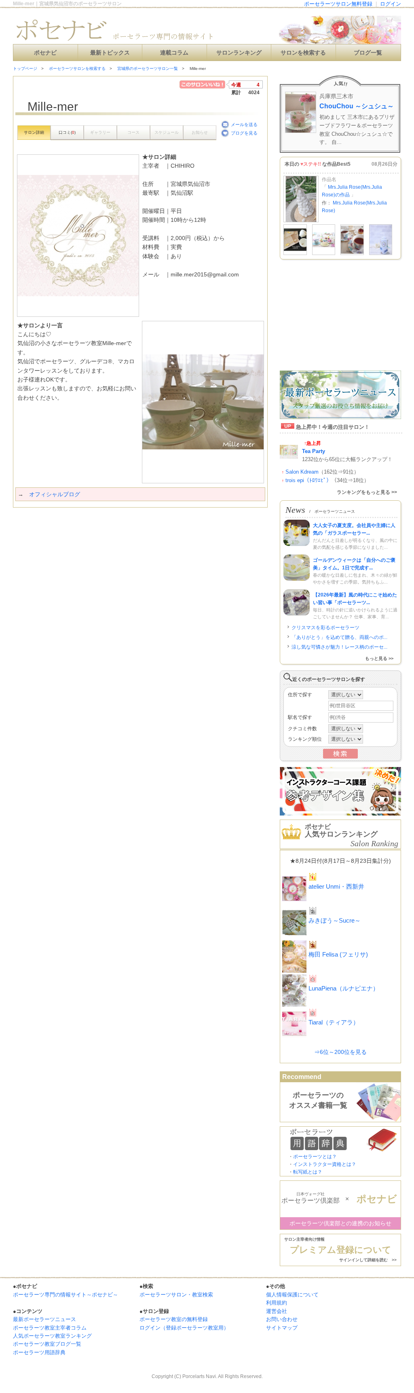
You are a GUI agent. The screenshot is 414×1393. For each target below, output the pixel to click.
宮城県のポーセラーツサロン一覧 (147, 68)
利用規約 (276, 1303)
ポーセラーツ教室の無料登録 (173, 1319)
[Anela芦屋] (295, 253)
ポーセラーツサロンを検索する (77, 68)
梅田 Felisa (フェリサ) (338, 954)
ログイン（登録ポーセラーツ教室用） (184, 1328)
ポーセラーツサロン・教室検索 (176, 1295)
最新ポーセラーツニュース (44, 1319)
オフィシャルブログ (54, 494)
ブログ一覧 (368, 53)
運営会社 (276, 1311)
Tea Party (313, 451)
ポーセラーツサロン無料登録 (338, 4)
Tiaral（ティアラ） (333, 1022)
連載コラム (174, 53)
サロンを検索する (303, 53)
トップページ (25, 68)
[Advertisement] (107, 524)
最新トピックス (110, 53)
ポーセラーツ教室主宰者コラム (50, 1328)
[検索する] (340, 757)
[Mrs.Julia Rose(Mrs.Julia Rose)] (301, 220)
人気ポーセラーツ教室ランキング (52, 1336)
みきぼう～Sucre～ (334, 920)
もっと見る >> (379, 658)
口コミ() (67, 132)
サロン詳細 (34, 132)
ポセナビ (45, 53)
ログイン (390, 4)
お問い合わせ (282, 1319)
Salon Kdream (302, 472)
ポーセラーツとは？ (315, 1156)
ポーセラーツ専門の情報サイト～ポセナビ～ (65, 1295)
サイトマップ (282, 1328)
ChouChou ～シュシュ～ (356, 106)
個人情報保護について (292, 1295)
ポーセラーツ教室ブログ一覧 (47, 1344)
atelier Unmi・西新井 (336, 886)
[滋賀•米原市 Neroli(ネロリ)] (381, 253)
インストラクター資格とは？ (324, 1164)
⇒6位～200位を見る (340, 1052)
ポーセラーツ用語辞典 (39, 1352)
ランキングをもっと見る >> (367, 492)
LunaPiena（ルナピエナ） (343, 988)
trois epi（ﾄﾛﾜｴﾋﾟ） (308, 480)
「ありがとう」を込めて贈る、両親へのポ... (339, 637)
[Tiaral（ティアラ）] (324, 253)
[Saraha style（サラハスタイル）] (352, 253)
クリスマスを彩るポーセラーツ (325, 627)
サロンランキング (239, 53)
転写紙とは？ (307, 1172)
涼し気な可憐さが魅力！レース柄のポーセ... (339, 647)
